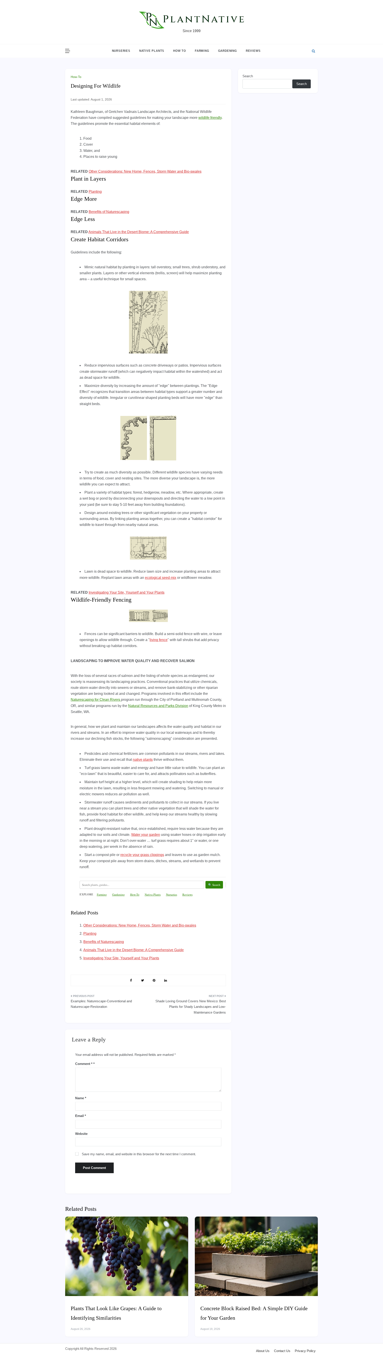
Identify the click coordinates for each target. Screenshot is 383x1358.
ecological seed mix (160, 578)
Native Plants (151, 50)
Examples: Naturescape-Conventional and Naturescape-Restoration (101, 1004)
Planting (95, 191)
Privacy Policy (305, 1351)
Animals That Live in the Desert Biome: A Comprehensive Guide (138, 232)
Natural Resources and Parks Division (158, 706)
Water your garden (145, 834)
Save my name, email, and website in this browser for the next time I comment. (139, 1154)
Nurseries (121, 50)
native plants (143, 759)
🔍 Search (214, 885)
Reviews (253, 50)
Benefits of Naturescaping (109, 212)
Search (247, 76)
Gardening (227, 50)
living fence (159, 640)
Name (80, 1098)
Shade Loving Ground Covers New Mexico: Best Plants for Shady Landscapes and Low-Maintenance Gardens (190, 1006)
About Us (263, 1351)
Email (80, 1116)
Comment (83, 1064)
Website (81, 1134)
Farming (202, 50)
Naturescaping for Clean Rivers (96, 699)
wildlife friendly (210, 118)
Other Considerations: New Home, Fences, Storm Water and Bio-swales (145, 171)
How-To (76, 77)
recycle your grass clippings (142, 855)
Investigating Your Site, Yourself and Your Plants (126, 592)
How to (179, 50)
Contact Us (282, 1351)
